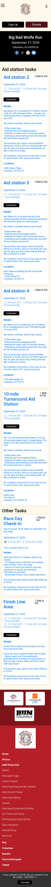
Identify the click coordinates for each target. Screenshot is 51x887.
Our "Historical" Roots (13, 814)
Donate (36, 24)
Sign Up (13, 24)
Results (6, 853)
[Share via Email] (28, 53)
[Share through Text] (33, 53)
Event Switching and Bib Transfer (19, 786)
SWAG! (5, 770)
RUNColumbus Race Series (16, 819)
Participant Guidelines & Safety (18, 808)
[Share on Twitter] (22, 53)
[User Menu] (46, 6)
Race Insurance (10, 825)
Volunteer (11, 99)
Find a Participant (11, 859)
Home (5, 754)
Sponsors (7, 835)
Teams (5, 865)
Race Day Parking (11, 797)
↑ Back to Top (40, 76)
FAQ (4, 842)
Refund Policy (9, 830)
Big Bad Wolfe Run (25, 37)
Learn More (29, 877)
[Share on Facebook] (17, 53)
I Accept (24, 882)
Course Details (9, 781)
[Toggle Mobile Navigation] (2, 5)
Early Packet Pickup (12, 792)
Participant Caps (10, 776)
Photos (6, 759)
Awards (6, 803)
